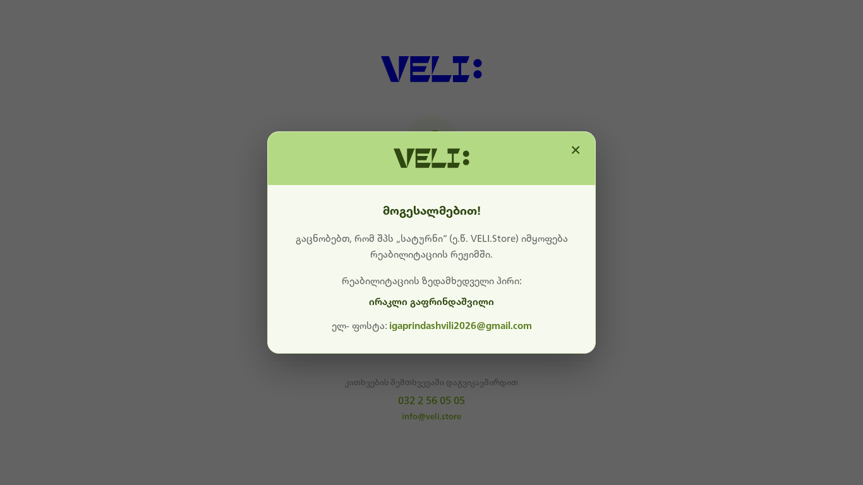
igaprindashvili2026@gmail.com (460, 326)
